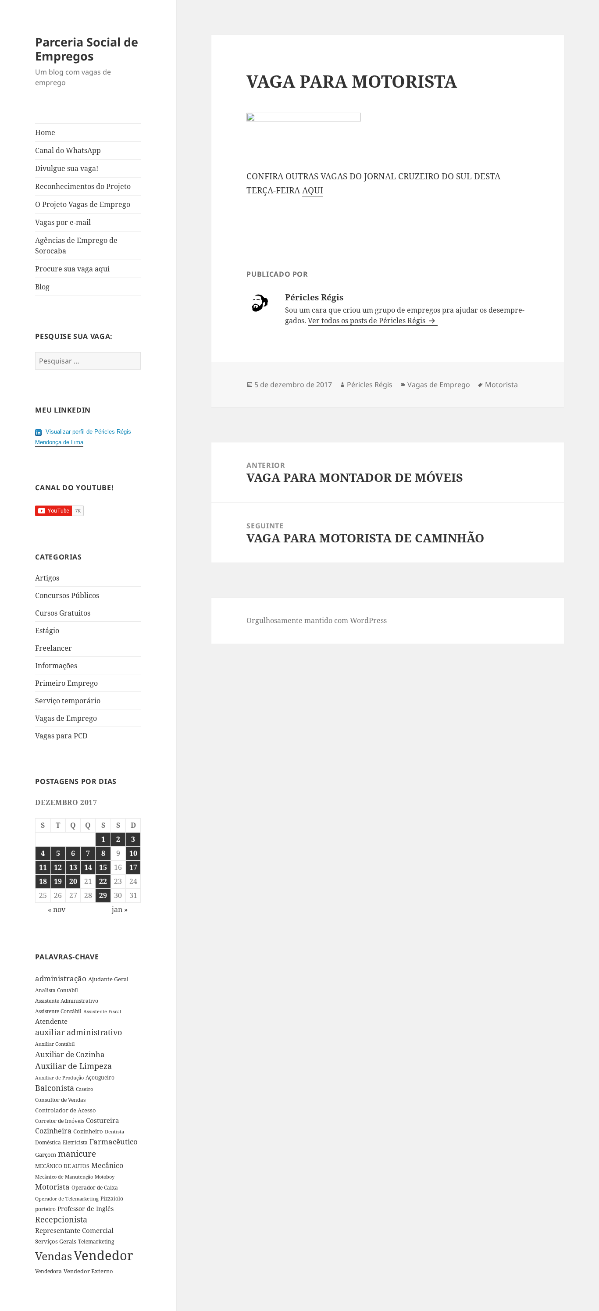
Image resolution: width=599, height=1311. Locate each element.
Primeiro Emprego (66, 683)
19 (58, 881)
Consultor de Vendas (60, 1100)
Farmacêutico (113, 1141)
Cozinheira (53, 1131)
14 (88, 867)
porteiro (45, 1209)
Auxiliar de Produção (59, 1077)
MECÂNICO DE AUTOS (62, 1165)
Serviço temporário (67, 700)
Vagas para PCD (61, 736)
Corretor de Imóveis (59, 1121)
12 (58, 867)
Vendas (53, 1255)
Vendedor (103, 1255)
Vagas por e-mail (63, 222)
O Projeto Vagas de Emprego (82, 204)
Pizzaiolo (111, 1198)
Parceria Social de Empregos (86, 49)
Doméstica (48, 1142)
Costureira (102, 1120)
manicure (77, 1153)
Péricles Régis (369, 384)
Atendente (51, 1021)
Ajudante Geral (108, 979)
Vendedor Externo (88, 1271)
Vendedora (48, 1271)
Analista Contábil (56, 990)
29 (103, 895)
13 (73, 867)
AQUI (312, 190)
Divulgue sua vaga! (66, 168)
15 (103, 867)
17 (133, 867)
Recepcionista (61, 1219)
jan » (120, 909)
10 (133, 853)
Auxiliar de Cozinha (70, 1054)
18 (43, 881)
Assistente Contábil (58, 1011)
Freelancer (53, 648)
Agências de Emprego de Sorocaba (76, 245)
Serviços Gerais (55, 1241)
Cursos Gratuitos (62, 613)
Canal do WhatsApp (68, 150)
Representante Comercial (74, 1230)
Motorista (52, 1187)
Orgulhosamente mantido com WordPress (316, 620)
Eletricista (75, 1142)
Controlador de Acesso (65, 1110)
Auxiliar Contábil (55, 1043)
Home (45, 132)
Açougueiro (100, 1077)
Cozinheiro (88, 1131)
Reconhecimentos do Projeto (83, 186)
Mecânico (107, 1165)
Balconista (54, 1088)
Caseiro (84, 1089)
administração (60, 978)
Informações (56, 665)
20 (73, 881)
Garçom (45, 1154)
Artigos (47, 578)
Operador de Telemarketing (67, 1198)
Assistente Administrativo (66, 1001)
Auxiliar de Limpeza (73, 1066)
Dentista (114, 1131)
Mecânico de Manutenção (64, 1177)
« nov (56, 909)
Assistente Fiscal (102, 1011)
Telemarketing (96, 1241)
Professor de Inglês (85, 1208)
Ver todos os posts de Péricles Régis (367, 320)
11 (43, 867)
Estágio (47, 630)
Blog (42, 287)
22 (103, 881)
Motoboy (104, 1176)
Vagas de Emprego (66, 718)
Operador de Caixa (94, 1187)
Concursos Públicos (67, 595)
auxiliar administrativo (78, 1032)
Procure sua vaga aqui (72, 269)
